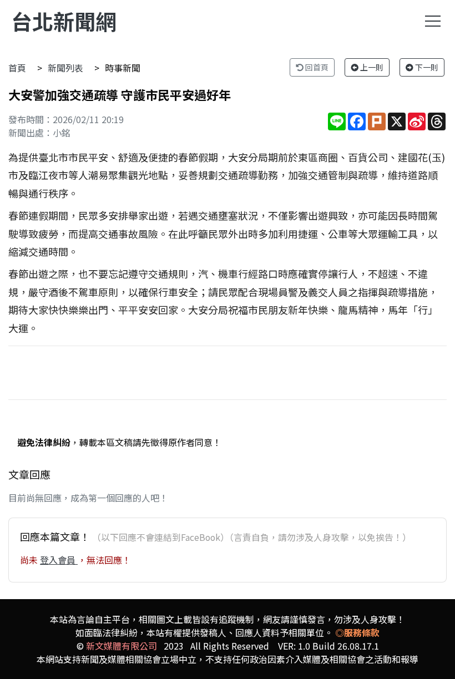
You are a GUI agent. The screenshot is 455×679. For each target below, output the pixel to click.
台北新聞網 (64, 21)
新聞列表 (65, 67)
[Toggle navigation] (433, 21)
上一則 (370, 67)
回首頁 (316, 67)
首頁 (17, 67)
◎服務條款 (357, 632)
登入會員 (59, 559)
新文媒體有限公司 (121, 645)
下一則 (425, 67)
